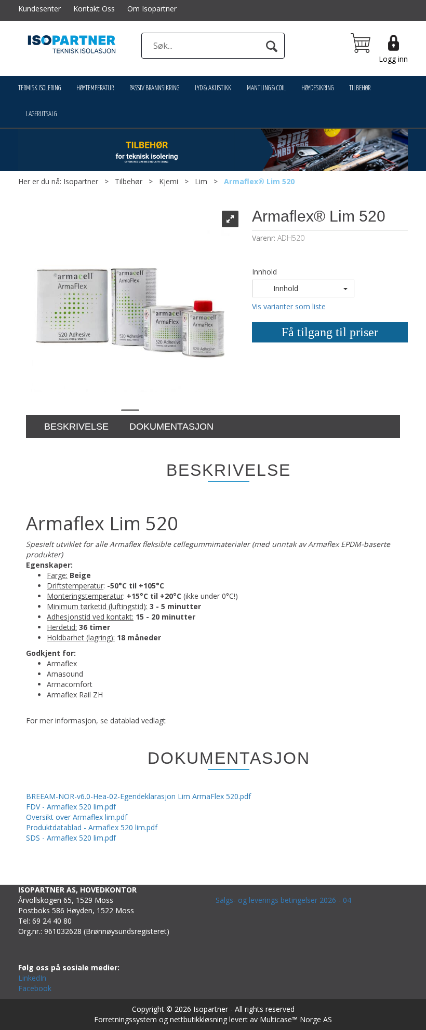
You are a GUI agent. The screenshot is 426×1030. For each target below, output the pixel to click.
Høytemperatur (95, 88)
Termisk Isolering (39, 88)
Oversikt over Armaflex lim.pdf (76, 817)
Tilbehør (359, 88)
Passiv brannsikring (154, 88)
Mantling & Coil (266, 88)
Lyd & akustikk (213, 88)
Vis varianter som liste (289, 306)
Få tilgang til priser (330, 332)
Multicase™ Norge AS (296, 1019)
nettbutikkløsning (198, 1019)
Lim (201, 181)
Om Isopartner (152, 8)
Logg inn (393, 59)
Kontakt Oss (94, 8)
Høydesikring (317, 88)
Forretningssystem (125, 1019)
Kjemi (168, 181)
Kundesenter (39, 8)
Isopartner (80, 181)
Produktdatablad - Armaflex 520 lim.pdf (91, 827)
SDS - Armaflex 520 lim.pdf (71, 838)
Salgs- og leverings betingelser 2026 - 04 (283, 900)
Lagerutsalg (41, 114)
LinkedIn (32, 978)
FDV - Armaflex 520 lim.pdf (71, 807)
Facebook (34, 988)
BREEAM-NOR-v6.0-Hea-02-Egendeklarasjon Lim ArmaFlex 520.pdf (138, 796)
